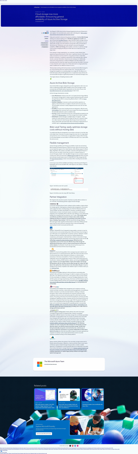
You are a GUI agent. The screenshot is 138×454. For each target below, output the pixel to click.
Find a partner (21, 449)
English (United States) (3, 450)
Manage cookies (23, 453)
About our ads (44, 453)
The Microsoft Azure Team (40, 21)
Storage (46, 38)
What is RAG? (117, 449)
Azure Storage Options (57, 158)
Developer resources (34, 449)
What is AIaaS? (99, 449)
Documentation (26, 449)
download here (55, 268)
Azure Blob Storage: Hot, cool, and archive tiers (61, 90)
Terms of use (28, 453)
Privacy (19, 453)
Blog (30, 449)
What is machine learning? (85, 449)
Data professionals (44, 42)
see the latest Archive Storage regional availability (72, 123)
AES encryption (62, 115)
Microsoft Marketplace (15, 449)
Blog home (37, 7)
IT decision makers (44, 44)
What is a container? (111, 449)
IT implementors (45, 46)
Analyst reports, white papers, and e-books (55, 449)
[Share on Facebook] (44, 33)
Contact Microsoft (14, 453)
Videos (64, 449)
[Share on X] (46, 33)
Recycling (40, 453)
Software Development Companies (5, 449)
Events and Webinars (44, 449)
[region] (69, 189)
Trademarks (32, 453)
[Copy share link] (42, 33)
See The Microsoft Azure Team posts (50, 364)
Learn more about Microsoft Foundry (44, 433)
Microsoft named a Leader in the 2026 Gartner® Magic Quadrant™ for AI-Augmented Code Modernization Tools (45, 406)
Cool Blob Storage (62, 40)
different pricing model (72, 155)
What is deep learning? (93, 449)
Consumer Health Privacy (4, 453)
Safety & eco (36, 453)
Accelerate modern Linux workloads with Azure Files (93, 405)
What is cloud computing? (69, 449)
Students (39, 449)
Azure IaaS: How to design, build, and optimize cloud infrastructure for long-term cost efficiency (68, 406)
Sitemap (10, 453)
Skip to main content (3, 0)
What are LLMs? (105, 449)
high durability (55, 110)
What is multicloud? (77, 449)
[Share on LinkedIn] (48, 33)
